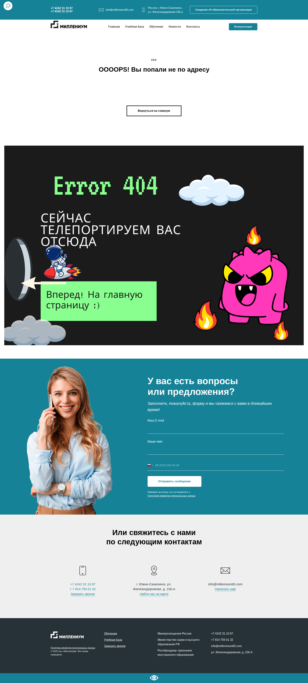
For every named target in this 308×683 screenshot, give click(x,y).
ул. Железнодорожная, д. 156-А (232, 652)
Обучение (156, 26)
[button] (243, 26)
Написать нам (225, 589)
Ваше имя (155, 441)
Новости (175, 26)
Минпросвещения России (174, 633)
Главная (114, 26)
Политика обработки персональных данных (73, 648)
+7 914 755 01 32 (222, 639)
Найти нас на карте (154, 594)
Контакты (193, 26)
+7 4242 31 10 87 (82, 584)
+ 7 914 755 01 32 (83, 589)
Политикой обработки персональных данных (172, 495)
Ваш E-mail (156, 420)
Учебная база (134, 26)
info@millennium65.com (226, 646)
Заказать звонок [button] (83, 594)
